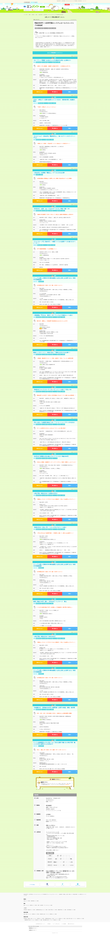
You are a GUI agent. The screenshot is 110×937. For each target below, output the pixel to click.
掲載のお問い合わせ (71, 923)
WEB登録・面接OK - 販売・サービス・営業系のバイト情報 (34, 918)
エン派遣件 (27, 2)
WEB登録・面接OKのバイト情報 (29, 909)
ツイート (62, 885)
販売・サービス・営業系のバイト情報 (30, 905)
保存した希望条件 (39, 10)
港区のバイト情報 (27, 900)
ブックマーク (77, 885)
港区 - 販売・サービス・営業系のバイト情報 (31, 914)
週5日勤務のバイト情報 (71, 909)
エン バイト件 (34, 2)
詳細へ (69, 91)
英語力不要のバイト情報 (52, 909)
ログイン (72, 4)
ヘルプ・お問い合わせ (78, 4)
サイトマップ (84, 4)
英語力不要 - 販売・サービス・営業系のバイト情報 (75, 918)
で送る (32, 884)
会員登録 (67, 4)
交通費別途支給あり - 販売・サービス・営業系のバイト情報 (55, 918)
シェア (47, 885)
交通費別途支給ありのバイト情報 (41, 909)
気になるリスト (29, 10)
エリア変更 (47, 6)
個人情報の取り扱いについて (40, 923)
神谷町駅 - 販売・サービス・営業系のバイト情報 (48, 914)
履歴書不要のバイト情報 (62, 909)
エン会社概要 (64, 923)
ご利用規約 (49, 923)
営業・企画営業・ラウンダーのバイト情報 (45, 905)
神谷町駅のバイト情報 (34, 900)
